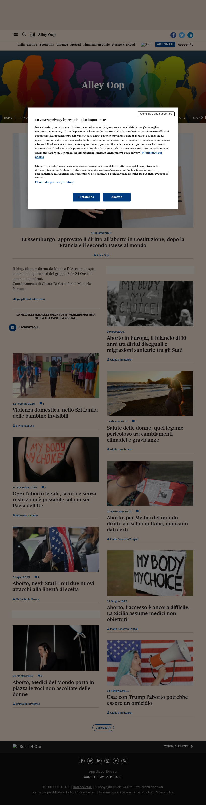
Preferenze (86, 196)
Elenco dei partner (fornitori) (54, 182)
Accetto (117, 196)
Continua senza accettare (156, 113)
